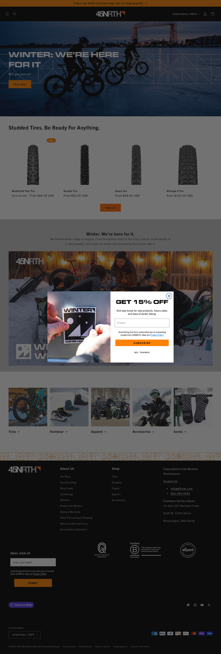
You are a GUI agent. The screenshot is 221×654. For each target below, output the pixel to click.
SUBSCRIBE (142, 342)
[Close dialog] (169, 296)
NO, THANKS (142, 352)
